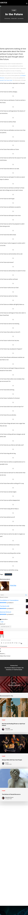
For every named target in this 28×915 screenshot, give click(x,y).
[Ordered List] (9, 643)
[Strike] (7, 643)
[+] (19, 642)
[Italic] (3, 643)
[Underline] (5, 643)
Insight (14, 10)
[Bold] (1, 643)
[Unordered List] (11, 643)
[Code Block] (14, 643)
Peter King (8, 18)
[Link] (16, 643)
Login (1, 621)
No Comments (20, 18)
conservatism (8, 574)
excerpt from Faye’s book (6, 80)
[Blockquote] (12, 643)
